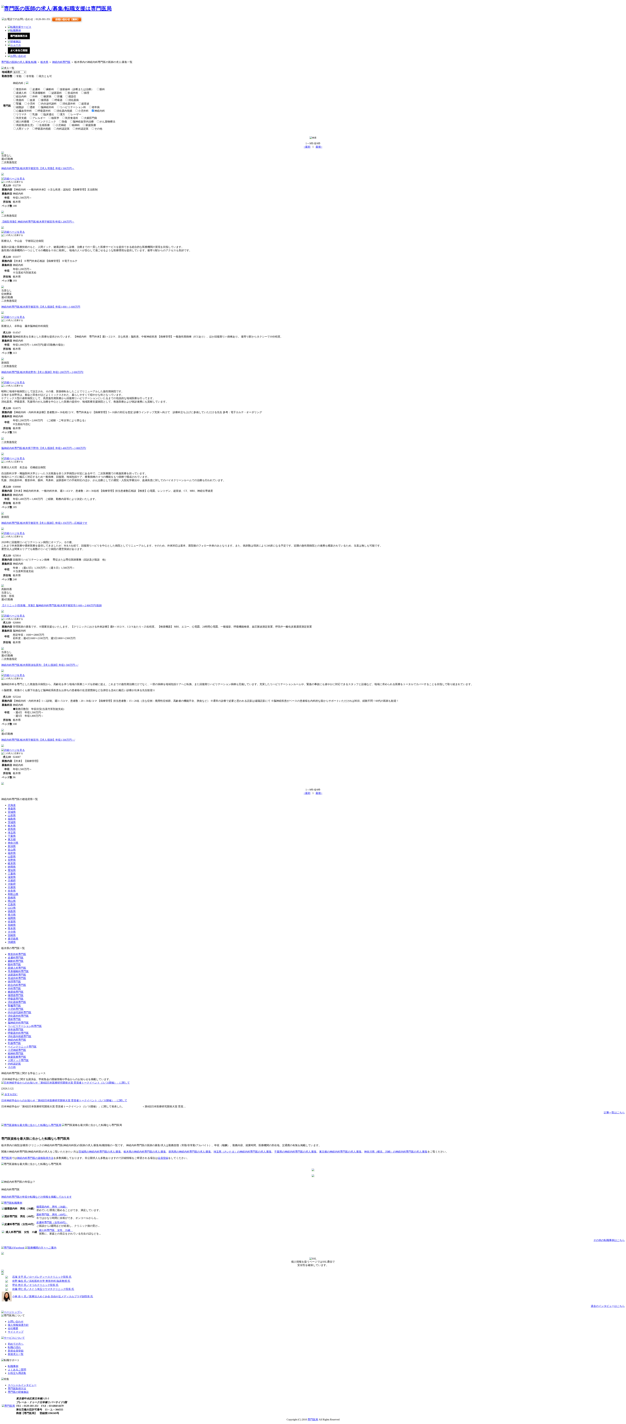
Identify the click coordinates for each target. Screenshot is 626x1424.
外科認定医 (82, 128)
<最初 (307, 146)
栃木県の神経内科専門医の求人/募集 (145, 1151)
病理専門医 (14, 981)
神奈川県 (13, 842)
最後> (319, 146)
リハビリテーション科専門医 (25, 1026)
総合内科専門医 (17, 985)
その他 (98, 128)
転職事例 (13, 1366)
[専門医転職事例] (11, 1202)
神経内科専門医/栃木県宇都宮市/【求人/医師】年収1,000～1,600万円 (40, 306)
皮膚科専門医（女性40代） (52, 1222)
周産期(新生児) (24, 125)
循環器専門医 (15, 995)
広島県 (12, 904)
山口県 (12, 908)
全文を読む (11, 1094)
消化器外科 (68, 103)
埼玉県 (12, 832)
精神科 (76, 125)
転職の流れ (14, 1347)
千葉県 (12, 836)
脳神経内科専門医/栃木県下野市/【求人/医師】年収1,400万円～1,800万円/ (43, 448)
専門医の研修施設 (18, 1392)
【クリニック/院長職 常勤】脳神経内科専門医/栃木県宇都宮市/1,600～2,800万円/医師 (51, 605)
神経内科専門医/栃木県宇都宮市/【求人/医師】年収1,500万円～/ (38, 739)
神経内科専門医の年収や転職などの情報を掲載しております (36, 1196)
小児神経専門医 (17, 1050)
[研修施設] (14, 41)
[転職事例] (14, 30)
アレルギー (38, 118)
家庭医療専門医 (17, 1057)
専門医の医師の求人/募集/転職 (19, 62)
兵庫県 (12, 887)
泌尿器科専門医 (17, 974)
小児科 (31, 103)
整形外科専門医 (17, 954)
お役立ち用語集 (17, 1373)
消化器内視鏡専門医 (19, 1036)
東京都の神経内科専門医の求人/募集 (340, 1151)
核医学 (55, 118)
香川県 (12, 914)
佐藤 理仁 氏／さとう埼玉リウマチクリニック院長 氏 (43, 1289)
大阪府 (12, 884)
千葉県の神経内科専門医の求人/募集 (295, 1151)
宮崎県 (12, 935)
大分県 (12, 931)
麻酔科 (50, 89)
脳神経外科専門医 (18, 1022)
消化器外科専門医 (18, 1015)
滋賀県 (12, 877)
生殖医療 (44, 125)
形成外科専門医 (17, 978)
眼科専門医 (14, 964)
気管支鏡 (21, 118)
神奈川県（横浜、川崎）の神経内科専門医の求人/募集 (395, 1151)
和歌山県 (13, 894)
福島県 (12, 818)
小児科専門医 (15, 1009)
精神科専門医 (15, 1053)
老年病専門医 (15, 1029)
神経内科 (99, 110)
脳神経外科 (47, 107)
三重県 (12, 873)
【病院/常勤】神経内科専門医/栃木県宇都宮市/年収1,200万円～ (37, 221)
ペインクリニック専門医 (22, 1046)
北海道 (12, 805)
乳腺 (35, 114)
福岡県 (12, 918)
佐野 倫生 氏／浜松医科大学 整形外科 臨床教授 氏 (41, 1281)
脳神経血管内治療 (83, 121)
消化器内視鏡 (64, 110)
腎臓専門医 (14, 1005)
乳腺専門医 (14, 1043)
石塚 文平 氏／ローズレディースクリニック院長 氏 (42, 1276)
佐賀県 (12, 921)
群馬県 (12, 829)
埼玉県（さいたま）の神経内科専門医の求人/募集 (243, 1151)
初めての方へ (15, 1343)
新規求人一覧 (15, 1354)
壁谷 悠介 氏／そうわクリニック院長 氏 (35, 1285)
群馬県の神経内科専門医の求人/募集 (190, 1151)
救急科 (20, 100)
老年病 (96, 107)
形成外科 (73, 92)
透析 (32, 107)
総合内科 (21, 96)
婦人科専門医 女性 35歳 (56, 1230)
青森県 (12, 808)
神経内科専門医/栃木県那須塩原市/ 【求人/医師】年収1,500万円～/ (39, 665)
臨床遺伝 (49, 114)
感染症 (72, 96)
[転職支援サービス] (19, 27)
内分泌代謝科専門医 (19, 1012)
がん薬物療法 (107, 121)
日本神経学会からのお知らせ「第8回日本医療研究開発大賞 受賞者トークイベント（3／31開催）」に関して (64, 1100)
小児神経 (61, 125)
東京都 (12, 839)
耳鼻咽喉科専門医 (18, 971)
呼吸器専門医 (15, 998)
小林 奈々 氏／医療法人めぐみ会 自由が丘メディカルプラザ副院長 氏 (52, 1296)
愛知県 (12, 870)
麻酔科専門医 (15, 961)
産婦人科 (21, 92)
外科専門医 (14, 988)
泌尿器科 (56, 92)
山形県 (12, 815)
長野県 (12, 860)
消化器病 (73, 100)
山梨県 (12, 856)
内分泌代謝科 (49, 103)
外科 (35, 96)
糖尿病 (47, 96)
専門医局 (6, 1158)
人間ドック (22, 128)
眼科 (102, 89)
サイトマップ (15, 1331)
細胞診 (20, 107)
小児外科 (83, 110)
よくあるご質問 (17, 1369)
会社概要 (13, 1328)
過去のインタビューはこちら (608, 1306)
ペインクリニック (45, 121)
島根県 (12, 897)
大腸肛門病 (90, 118)
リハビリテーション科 (73, 107)
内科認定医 (63, 128)
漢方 (62, 114)
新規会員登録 (15, 1350)
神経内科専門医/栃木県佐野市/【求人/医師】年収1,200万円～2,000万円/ (42, 372)
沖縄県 (12, 942)
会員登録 (163, 1158)
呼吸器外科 (44, 110)
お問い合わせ (15, 1321)
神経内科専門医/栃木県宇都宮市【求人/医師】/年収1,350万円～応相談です (44, 523)
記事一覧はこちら (614, 1112)
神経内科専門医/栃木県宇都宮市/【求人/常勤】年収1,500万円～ (37, 168)
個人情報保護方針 (18, 1325)
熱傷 (64, 121)
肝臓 (59, 96)
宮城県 (12, 812)
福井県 (12, 853)
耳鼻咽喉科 (38, 92)
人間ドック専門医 (18, 1060)
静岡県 (12, 866)
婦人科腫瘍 (22, 121)
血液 (32, 100)
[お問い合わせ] (17, 56)
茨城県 (12, 822)
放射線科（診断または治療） (77, 89)
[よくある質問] (19, 53)
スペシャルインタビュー (22, 1385)
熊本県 (12, 928)
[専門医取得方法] (19, 38)
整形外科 (21, 89)
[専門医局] (8, 1405)
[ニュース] (14, 45)
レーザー (76, 114)
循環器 (45, 100)
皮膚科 (36, 89)
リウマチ (21, 114)
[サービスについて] (13, 1337)
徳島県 (12, 911)
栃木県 (44, 62)
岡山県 (12, 901)
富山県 (12, 849)
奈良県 (12, 890)
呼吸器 (58, 100)
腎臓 (18, 103)
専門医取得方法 (17, 1388)
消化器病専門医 (17, 1002)
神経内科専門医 (61, 62)
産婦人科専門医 (17, 968)
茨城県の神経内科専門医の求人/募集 (100, 1151)
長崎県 (12, 925)
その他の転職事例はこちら (609, 1240)
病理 (86, 92)
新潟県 (12, 846)
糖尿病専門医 (15, 991)
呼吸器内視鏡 (43, 128)
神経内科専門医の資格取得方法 (35, 1158)
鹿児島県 (13, 938)
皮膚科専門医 (15, 957)
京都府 (12, 880)
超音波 (85, 103)
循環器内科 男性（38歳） (52, 1206)
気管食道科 (71, 118)
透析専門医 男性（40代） (52, 1214)
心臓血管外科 (24, 110)
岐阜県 (12, 863)
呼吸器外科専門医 (18, 1033)
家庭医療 (91, 125)
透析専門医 (14, 1019)
